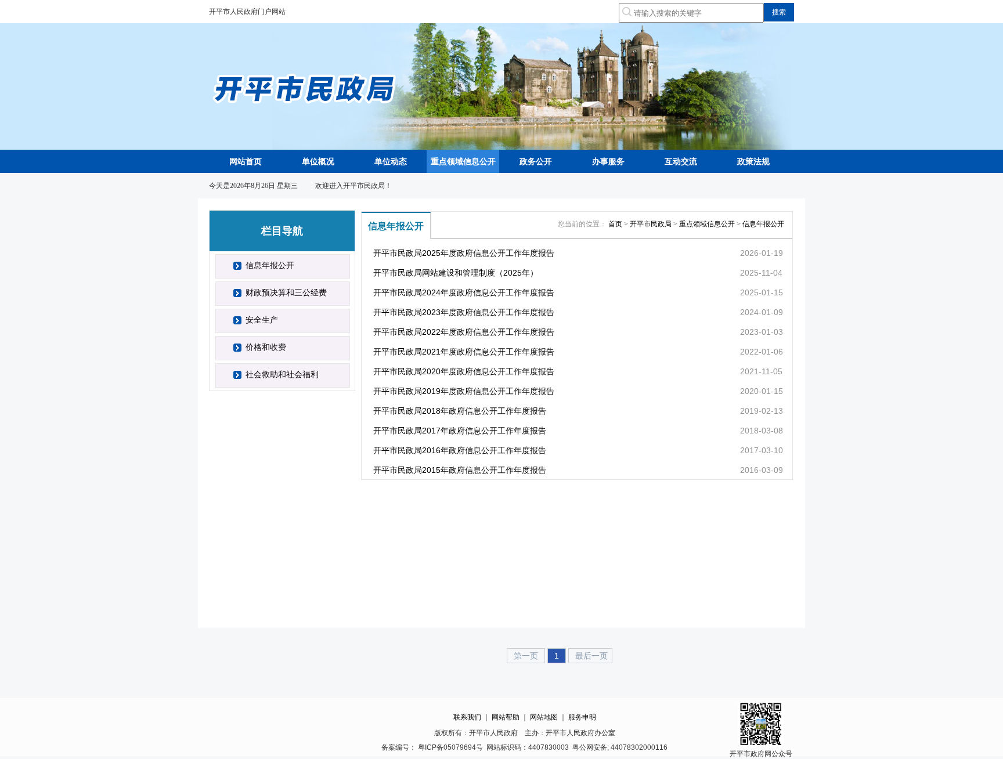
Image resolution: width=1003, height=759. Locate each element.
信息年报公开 (270, 265)
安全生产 (262, 319)
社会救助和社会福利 (282, 374)
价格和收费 (266, 347)
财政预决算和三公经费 (286, 292)
